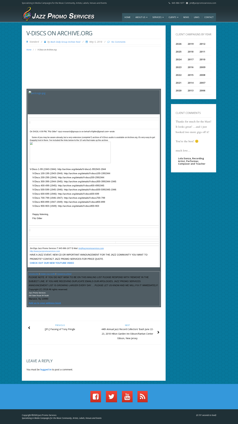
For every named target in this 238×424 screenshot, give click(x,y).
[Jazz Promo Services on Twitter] (111, 398)
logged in (45, 369)
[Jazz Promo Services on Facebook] (95, 398)
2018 (190, 51)
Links (196, 17)
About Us (140, 17)
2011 (202, 51)
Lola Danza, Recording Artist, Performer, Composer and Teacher (191, 161)
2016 (190, 67)
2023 (178, 67)
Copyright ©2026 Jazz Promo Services (39, 415)
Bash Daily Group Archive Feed (65, 41)
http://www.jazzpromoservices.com (45, 251)
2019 (190, 43)
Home (127, 17)
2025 (178, 51)
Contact (209, 17)
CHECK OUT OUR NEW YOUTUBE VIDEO (52, 263)
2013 (190, 90)
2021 (178, 82)
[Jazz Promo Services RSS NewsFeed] (142, 398)
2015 (190, 74)
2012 (202, 43)
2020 (178, 90)
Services (157, 17)
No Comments (118, 41)
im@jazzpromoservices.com (91, 248)
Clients (173, 17)
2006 (202, 90)
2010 (202, 59)
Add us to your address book (45, 303)
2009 (202, 67)
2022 (178, 74)
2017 (190, 59)
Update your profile (47, 274)
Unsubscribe (34, 274)
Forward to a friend (64, 274)
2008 (202, 74)
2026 (178, 43)
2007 (202, 82)
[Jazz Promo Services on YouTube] (127, 398)
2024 (178, 59)
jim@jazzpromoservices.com (203, 3)
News (186, 17)
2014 (190, 82)
